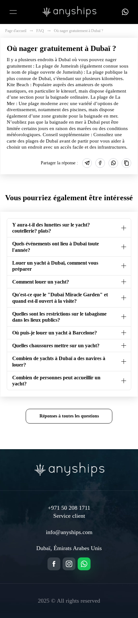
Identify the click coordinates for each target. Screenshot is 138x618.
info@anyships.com (69, 532)
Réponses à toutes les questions (69, 415)
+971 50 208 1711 (69, 508)
